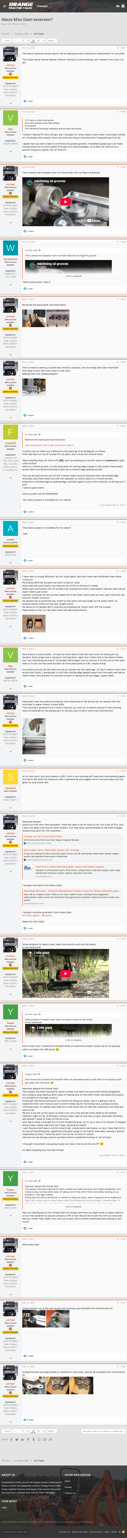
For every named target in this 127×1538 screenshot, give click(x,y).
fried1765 (10, 443)
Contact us (70, 1493)
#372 (123, 771)
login (4, 1507)
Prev (7, 40)
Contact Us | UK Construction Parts (43, 836)
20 (38, 40)
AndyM (10, 539)
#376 (123, 1066)
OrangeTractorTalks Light (15, 1532)
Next (50, 40)
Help (107, 1532)
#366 (123, 362)
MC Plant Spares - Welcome (36, 915)
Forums (68, 1487)
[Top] (119, 1532)
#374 (123, 939)
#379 (123, 1302)
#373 (123, 816)
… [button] (18, 40)
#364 (123, 241)
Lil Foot (7, 24)
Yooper (10, 1023)
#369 (123, 571)
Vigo (10, 129)
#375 (123, 1005)
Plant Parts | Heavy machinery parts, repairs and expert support (70, 866)
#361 (123, 48)
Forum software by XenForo (29, 1522)
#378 (123, 1239)
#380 (123, 1366)
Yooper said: (31, 1074)
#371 (123, 696)
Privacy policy (96, 1532)
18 (28, 40)
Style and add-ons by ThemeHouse (76, 1522)
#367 (123, 426)
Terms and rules (80, 1532)
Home (67, 1481)
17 (23, 40)
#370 (123, 649)
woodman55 (10, 259)
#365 (123, 299)
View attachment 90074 (61, 445)
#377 (123, 1172)
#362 (123, 111)
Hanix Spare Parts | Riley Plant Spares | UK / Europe (51, 850)
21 (43, 40)
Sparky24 (10, 788)
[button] (5, 6)
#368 (123, 522)
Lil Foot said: (31, 250)
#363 (123, 167)
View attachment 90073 (37, 445)
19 (33, 40)
